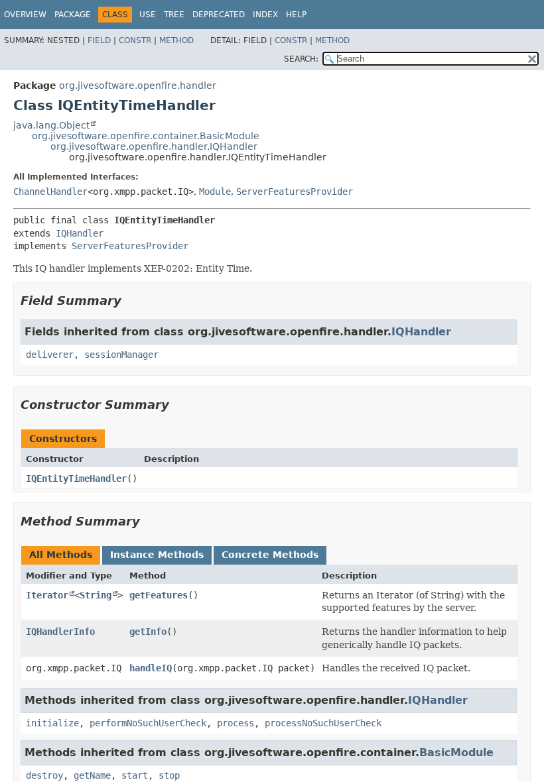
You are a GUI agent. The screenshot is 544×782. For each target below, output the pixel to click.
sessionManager (121, 354)
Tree (174, 14)
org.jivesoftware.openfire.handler (137, 85)
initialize (52, 723)
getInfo (148, 631)
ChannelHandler (50, 191)
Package (72, 14)
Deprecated (218, 14)
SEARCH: (301, 59)
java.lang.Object (51, 125)
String (95, 595)
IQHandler (79, 233)
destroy (44, 775)
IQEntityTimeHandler (76, 478)
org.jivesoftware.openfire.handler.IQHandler (153, 146)
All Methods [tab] (60, 554)
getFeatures (158, 595)
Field (99, 40)
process (235, 723)
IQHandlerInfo (60, 631)
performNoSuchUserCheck (148, 723)
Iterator (47, 595)
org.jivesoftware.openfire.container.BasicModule (145, 136)
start (134, 775)
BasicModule (456, 752)
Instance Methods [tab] (157, 554)
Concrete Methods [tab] (270, 554)
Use (147, 14)
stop (169, 775)
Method (176, 40)
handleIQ (150, 668)
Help (296, 14)
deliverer (50, 354)
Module (215, 191)
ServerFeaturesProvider (294, 191)
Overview (25, 14)
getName (92, 775)
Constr (135, 40)
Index (265, 14)
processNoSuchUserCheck (323, 723)
